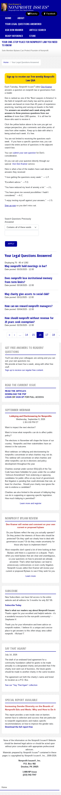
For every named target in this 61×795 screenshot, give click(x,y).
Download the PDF (15, 394)
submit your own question (24, 153)
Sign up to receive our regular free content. (24, 370)
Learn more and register (30, 503)
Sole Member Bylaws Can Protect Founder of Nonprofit (25, 50)
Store (32, 36)
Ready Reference (14, 36)
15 (33, 335)
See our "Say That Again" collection (21, 685)
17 (46, 335)
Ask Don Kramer (14, 30)
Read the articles (15, 391)
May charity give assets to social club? (27, 294)
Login (8, 397)
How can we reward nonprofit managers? (29, 306)
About (21, 18)
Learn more (30, 576)
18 (53, 335)
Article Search (37, 30)
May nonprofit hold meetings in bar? (26, 266)
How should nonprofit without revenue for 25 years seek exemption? (29, 320)
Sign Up (20, 397)
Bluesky (33, 13)
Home (8, 18)
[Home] (30, 7)
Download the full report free (19, 727)
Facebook (50, 13)
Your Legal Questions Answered (23, 24)
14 (26, 335)
